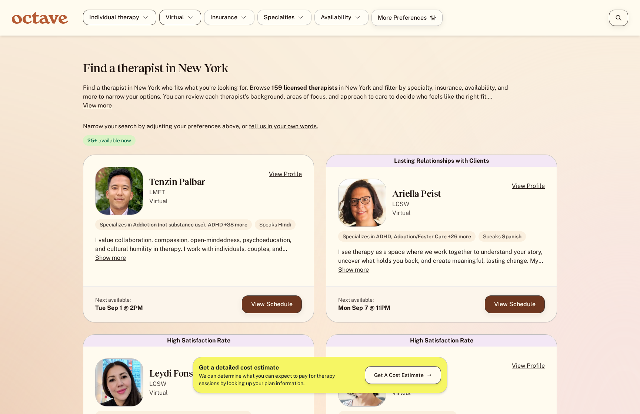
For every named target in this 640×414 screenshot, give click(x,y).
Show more (110, 257)
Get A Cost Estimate (399, 375)
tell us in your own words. (283, 126)
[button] (198, 238)
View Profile (285, 174)
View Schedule (272, 304)
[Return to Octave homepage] (44, 18)
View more (97, 105)
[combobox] (90, 17)
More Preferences (402, 17)
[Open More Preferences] (618, 18)
